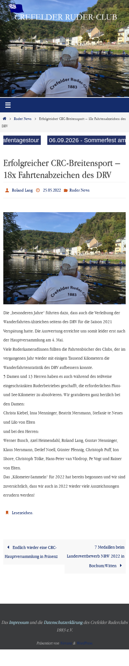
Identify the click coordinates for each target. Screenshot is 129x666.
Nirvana (66, 639)
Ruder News (22, 118)
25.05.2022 (52, 189)
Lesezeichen (22, 510)
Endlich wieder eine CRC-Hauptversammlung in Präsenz (31, 548)
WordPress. (84, 639)
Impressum (18, 619)
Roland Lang (22, 189)
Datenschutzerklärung (63, 619)
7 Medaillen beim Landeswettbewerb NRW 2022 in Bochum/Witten (95, 552)
